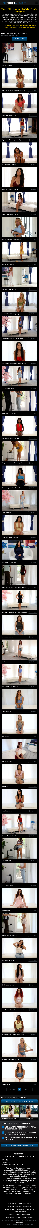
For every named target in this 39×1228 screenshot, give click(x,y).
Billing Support (12, 1203)
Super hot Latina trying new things (12, 140)
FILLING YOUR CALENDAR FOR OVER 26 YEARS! (19, 1101)
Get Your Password (19, 1145)
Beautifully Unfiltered (8, 885)
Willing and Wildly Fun (8, 960)
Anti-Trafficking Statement (13, 1217)
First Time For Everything (9, 289)
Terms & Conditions (14, 1214)
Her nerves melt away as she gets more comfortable (17, 612)
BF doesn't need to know (9, 165)
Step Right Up (6, 736)
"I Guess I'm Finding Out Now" (10, 438)
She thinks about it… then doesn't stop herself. (15, 587)
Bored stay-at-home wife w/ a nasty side (13, 90)
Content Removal (28, 1217)
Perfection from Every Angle (10, 214)
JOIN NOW (19, 39)
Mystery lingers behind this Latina (11, 488)
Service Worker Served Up (9, 935)
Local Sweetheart (7, 811)
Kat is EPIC (5, 786)
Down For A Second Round (10, 189)
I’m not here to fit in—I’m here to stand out (14, 1010)
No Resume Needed (8, 985)
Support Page (19, 1222)
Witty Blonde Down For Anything (11, 239)
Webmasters (27, 1206)
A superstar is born (7, 637)
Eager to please (6, 513)
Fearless (4, 662)
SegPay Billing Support (15, 1206)
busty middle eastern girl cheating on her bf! (14, 363)
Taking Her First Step (8, 264)
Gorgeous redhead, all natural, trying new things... (16, 463)
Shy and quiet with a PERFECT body (12, 339)
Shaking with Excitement (9, 413)
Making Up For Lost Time (9, 562)
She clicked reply (7, 861)
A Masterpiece (6, 910)
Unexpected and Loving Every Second (13, 1034)
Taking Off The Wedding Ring (10, 314)
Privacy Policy (26, 1214)
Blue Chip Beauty (7, 761)
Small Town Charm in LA (9, 115)
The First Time (6, 1084)
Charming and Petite (8, 388)
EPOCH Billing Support (24, 1203)
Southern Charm (6, 711)
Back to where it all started (9, 836)
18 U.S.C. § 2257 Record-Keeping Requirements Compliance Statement (19, 1210)
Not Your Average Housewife (10, 1059)
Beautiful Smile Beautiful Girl (10, 687)
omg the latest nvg (7, 65)
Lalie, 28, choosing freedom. (10, 537)
